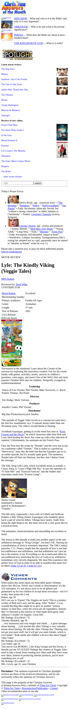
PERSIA (18, 35)
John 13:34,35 (18, 565)
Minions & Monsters (10, 110)
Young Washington (9, 105)
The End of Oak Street (11, 84)
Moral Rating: (9, 293)
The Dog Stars (7, 69)
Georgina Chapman (41, 214)
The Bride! (6, 171)
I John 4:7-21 (34, 565)
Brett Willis (21, 284)
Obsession (5, 156)
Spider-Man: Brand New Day (14, 89)
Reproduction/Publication (35, 688)
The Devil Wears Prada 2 (12, 130)
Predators (24, 205)
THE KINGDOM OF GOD (28, 43)
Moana (4, 100)
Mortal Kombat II (9, 140)
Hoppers (5, 166)
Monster (44, 231)
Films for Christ (48, 685)
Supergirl (5, 115)
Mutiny (4, 74)
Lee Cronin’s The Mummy (13, 150)
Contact (54, 688)
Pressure (5, 145)
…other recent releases (11, 176)
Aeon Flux (57, 231)
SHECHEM (20, 18)
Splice (36, 205)
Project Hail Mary (9, 125)
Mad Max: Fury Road (41, 228)
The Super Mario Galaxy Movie (15, 161)
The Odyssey (7, 94)
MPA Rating (7, 279)
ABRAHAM (21, 26)
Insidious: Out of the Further (14, 79)
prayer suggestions (11, 251)
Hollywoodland (50, 205)
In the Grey (6, 135)
